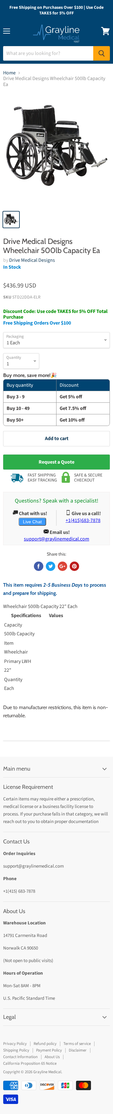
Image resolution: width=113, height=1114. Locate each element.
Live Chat (32, 521)
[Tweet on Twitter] (50, 566)
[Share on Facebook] (38, 566)
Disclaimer (78, 1050)
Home (9, 73)
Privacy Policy (15, 1044)
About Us (52, 1057)
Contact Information (20, 1057)
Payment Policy (49, 1050)
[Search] (101, 53)
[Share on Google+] (62, 566)
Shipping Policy (16, 1050)
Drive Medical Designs (32, 260)
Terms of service (77, 1044)
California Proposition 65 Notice (29, 1063)
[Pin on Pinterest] (74, 566)
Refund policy (45, 1044)
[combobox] (48, 53)
